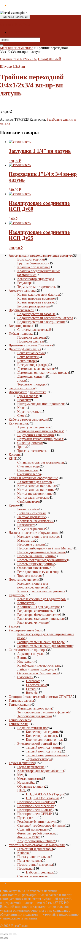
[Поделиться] (10, 934)
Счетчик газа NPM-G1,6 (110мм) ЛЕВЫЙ (30, 59)
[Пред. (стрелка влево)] (1, 938)
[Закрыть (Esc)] (14, 934)
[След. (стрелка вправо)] (6, 938)
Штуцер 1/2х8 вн (12, 66)
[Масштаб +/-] (1, 934)
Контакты (16, 32)
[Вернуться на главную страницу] (29, 13)
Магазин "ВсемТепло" (16, 24)
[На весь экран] (6, 934)
